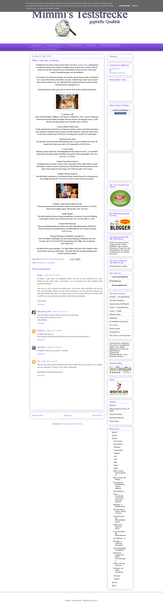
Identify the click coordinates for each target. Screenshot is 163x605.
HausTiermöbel (115, 414)
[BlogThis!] (73, 259)
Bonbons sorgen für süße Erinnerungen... (119, 556)
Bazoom (112, 405)
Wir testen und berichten (120, 335)
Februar (117, 576)
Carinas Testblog (116, 300)
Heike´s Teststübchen (119, 307)
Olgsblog (113, 318)
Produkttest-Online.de (118, 321)
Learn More (124, 6)
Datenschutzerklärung (109, 45)
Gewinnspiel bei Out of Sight (119, 410)
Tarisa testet (114, 328)
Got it (135, 6)
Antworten (41, 304)
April (116, 465)
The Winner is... (119, 538)
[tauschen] (114, 352)
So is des (113, 325)
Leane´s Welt (115, 311)
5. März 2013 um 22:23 (49, 361)
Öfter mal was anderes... (119, 564)
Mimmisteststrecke (114, 68)
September (119, 450)
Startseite (36, 45)
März (116, 468)
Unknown (41, 330)
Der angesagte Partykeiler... (119, 549)
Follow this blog (120, 113)
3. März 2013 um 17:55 (59, 311)
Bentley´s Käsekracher (119, 505)
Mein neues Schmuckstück (119, 473)
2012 (115, 582)
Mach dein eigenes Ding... (117, 526)
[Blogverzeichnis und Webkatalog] (120, 351)
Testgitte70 (114, 332)
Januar (117, 579)
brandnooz (116, 281)
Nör (38, 361)
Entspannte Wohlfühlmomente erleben (119, 485)
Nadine (40, 275)
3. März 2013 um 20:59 (53, 330)
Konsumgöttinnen (119, 285)
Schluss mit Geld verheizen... (118, 570)
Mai (116, 462)
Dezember (118, 441)
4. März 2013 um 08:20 (54, 347)
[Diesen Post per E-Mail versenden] (71, 259)
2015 (115, 432)
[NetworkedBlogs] (120, 110)
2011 (114, 586)
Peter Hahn (114, 421)
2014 (115, 435)
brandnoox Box (82, 65)
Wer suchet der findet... (119, 478)
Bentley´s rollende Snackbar (118, 543)
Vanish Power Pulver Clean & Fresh (119, 511)
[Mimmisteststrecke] (110, 71)
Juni (116, 459)
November (118, 444)
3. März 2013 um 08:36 (51, 275)
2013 (115, 438)
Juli (115, 456)
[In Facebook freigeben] (77, 259)
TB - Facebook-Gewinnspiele (44, 49)
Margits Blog (114, 314)
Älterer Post (97, 415)
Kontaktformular (75, 45)
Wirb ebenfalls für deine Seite (117, 72)
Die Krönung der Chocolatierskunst (119, 519)
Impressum (91, 45)
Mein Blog (41, 347)
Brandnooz (41, 262)
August (117, 453)
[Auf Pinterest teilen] (79, 259)
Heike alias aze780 (44, 311)
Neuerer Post (37, 415)
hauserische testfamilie (119, 304)
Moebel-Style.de (116, 418)
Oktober (117, 447)
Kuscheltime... (119, 491)
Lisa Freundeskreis (120, 277)
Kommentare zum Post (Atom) (71, 424)
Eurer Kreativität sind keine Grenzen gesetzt (118, 497)
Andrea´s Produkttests (119, 297)
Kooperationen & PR (54, 45)
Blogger (94, 600)
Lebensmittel (50, 262)
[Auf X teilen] (75, 259)
